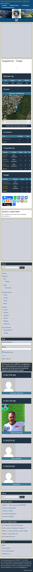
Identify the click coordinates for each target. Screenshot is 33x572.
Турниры (4, 5)
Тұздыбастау (6, 139)
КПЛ (4, 279)
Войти (3, 545)
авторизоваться (6, 216)
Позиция (14, 152)
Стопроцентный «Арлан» (16, 525)
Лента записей (6, 548)
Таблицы (4, 307)
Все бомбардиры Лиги (8, 7)
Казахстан (5, 276)
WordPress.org (6, 554)
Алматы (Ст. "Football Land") (16, 93)
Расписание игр (7, 330)
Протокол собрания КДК (8, 508)
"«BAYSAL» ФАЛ (27, 570)
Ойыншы (5, 152)
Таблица (7, 281)
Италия (5, 318)
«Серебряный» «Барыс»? (18, 528)
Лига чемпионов (6, 327)
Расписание (8, 287)
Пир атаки (15, 533)
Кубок (5, 285)
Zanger (5, 141)
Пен (29, 152)
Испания (5, 312)
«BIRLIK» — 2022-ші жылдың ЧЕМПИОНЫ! (14, 505)
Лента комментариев (8, 551)
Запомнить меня (8, 352)
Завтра (5, 300)
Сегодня (5, 297)
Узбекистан (6, 323)
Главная (4, 273)
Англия (5, 309)
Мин (25, 152)
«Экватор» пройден (7, 510)
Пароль (4, 347)
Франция (5, 321)
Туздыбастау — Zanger (12, 61)
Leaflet (6, 120)
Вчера (5, 303)
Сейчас (5, 295)
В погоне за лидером (8, 516)
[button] (16, 108)
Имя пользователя (7, 342)
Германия (6, 315)
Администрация (14, 5)
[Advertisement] (16, 40)
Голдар (21, 152)
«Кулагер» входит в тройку (20, 531)
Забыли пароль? (6, 358)
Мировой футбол (7, 292)
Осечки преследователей (9, 513)
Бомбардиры (25, 5)
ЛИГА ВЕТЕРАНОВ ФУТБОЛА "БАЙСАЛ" (15, 1)
